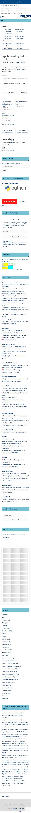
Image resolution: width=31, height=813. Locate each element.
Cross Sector (5, 631)
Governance (5, 641)
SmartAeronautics (7, 677)
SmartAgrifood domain (20, 62)
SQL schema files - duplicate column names (15, 473)
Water (3, 696)
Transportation (6, 690)
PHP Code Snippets (10, 811)
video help (19, 269)
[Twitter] (22, 16)
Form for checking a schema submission (23, 131)
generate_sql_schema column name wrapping (15, 321)
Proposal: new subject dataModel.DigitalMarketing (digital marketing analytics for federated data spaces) (14, 441)
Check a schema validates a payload (7, 131)
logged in (11, 142)
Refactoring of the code (9, 323)
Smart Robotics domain (8, 669)
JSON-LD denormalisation (10, 397)
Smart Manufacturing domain (10, 666)
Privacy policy (5, 796)
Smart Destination (8, 41)
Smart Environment (8, 43)
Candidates (19, 48)
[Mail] (24, 16)
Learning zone (23, 8)
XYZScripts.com (22, 811)
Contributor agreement (7, 8)
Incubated (19, 46)
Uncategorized (6, 693)
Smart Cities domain (7, 658)
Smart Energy (19, 31)
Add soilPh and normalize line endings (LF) (14, 425)
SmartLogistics (6, 688)
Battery (4, 623)
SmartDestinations (7, 682)
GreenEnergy (5, 644)
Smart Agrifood (19, 29)
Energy (4, 636)
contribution (5, 628)
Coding (4, 625)
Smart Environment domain (9, 663)
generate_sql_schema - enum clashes (13, 319)
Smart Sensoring (19, 36)
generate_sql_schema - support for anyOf (14, 293)
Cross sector (8, 38)
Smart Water (8, 31)
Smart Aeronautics (19, 43)
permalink (12, 124)
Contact (16, 8)
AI (2, 617)
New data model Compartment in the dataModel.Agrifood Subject (7, 104)
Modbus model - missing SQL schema (13, 404)
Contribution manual (6, 13)
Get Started (4, 5)
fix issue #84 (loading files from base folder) (15, 296)
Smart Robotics (8, 36)
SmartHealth (5, 685)
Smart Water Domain (7, 671)
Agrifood (12, 62)
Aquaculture (5, 620)
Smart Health (19, 38)
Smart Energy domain (8, 660)
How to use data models (14, 11)
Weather (4, 698)
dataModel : (6, 537)
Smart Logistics (8, 34)
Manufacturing (6, 650)
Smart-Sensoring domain (8, 674)
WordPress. (22, 808)
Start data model (9, 201)
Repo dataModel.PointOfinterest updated (8, 115)
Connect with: (5, 145)
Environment (5, 639)
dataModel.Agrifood (19, 69)
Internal (4, 647)
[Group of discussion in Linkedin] (29, 16)
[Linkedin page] (27, 16)
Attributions (4, 11)
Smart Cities (8, 29)
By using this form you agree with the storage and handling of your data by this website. (14, 244)
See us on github (17, 13)
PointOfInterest (6, 652)
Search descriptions (13, 5)
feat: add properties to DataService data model (16, 476)
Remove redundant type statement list (13, 312)
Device (4, 633)
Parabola (15, 808)
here (27, 2)
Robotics (4, 655)
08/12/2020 (5, 62)
